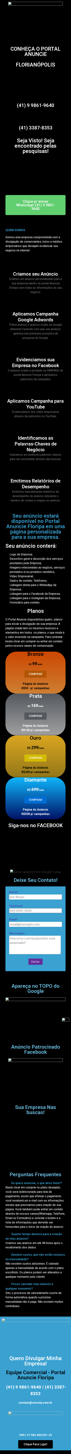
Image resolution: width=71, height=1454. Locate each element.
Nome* (14, 892)
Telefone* (16, 906)
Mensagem (17, 933)
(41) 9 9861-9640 (35, 105)
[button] (35, 1183)
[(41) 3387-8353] (35, 116)
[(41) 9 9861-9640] (35, 94)
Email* (13, 919)
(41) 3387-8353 (35, 128)
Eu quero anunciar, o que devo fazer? (36, 1183)
